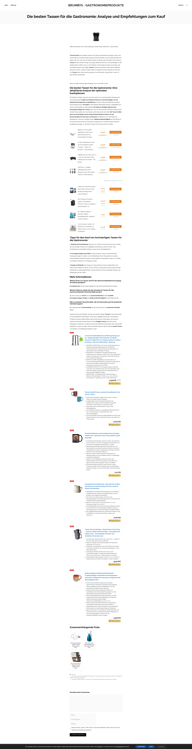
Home (6, 5)
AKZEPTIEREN (141, 746)
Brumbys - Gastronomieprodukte (96, 5)
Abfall (151, 746)
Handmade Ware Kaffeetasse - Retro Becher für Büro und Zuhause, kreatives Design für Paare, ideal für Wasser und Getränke (102, 486)
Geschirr (73, 674)
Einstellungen (119, 746)
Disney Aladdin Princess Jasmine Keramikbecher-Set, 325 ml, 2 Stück (102, 393)
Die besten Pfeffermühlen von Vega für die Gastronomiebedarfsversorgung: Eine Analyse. (94, 679)
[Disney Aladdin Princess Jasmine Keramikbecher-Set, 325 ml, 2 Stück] (77, 396)
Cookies (100, 746)
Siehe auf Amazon (115, 383)
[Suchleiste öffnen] (187, 5)
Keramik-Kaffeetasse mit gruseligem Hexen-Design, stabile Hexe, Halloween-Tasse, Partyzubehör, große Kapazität (102, 436)
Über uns (13, 5)
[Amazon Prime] (119, 380)
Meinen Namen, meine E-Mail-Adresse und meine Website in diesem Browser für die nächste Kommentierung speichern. (95, 729)
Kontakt (180, 5)
